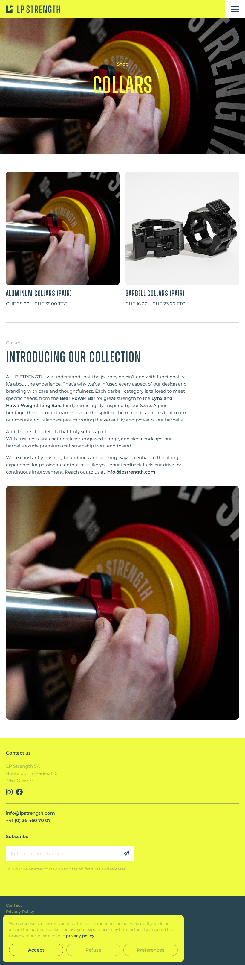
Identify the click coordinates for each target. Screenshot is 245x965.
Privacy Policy (20, 911)
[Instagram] (9, 792)
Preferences (150, 950)
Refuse (93, 950)
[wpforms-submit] (127, 853)
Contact (14, 905)
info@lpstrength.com (130, 472)
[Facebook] (19, 792)
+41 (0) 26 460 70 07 (28, 820)
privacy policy (80, 935)
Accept (36, 950)
